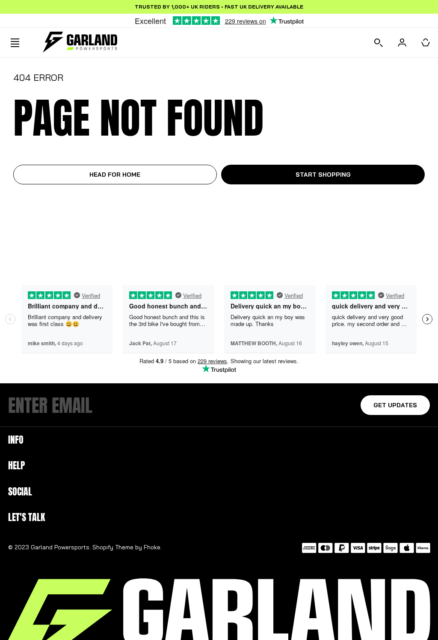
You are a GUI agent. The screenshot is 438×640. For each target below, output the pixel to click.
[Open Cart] (425, 42)
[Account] (402, 42)
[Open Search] (378, 42)
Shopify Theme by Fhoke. (127, 547)
